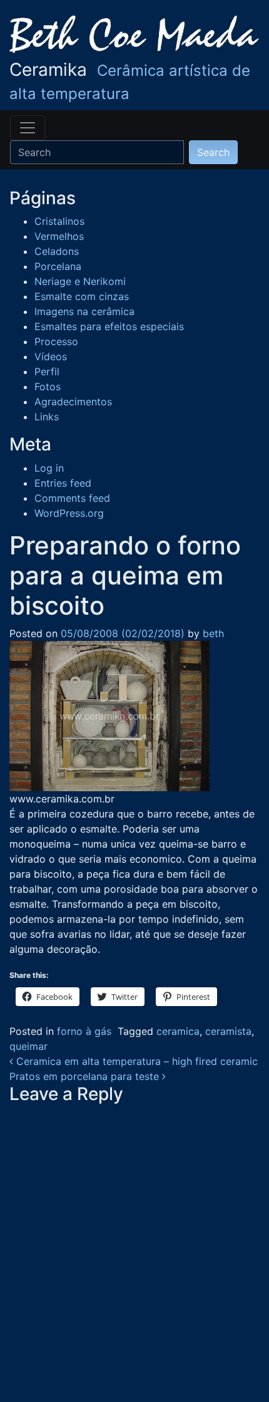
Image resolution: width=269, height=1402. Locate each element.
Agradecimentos (73, 401)
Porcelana (57, 266)
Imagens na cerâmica (84, 311)
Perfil (46, 371)
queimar (28, 1046)
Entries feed (62, 483)
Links (46, 416)
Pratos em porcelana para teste (85, 1076)
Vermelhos (59, 236)
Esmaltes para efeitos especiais (109, 326)
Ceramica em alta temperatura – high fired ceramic (135, 1061)
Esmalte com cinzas (81, 296)
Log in (49, 468)
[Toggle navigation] (27, 127)
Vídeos (50, 356)
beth (212, 633)
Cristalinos (59, 221)
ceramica (178, 1031)
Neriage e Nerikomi (80, 281)
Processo (56, 341)
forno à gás (84, 1031)
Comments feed (72, 498)
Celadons (56, 251)
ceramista (228, 1031)
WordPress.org (69, 513)
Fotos (47, 386)
